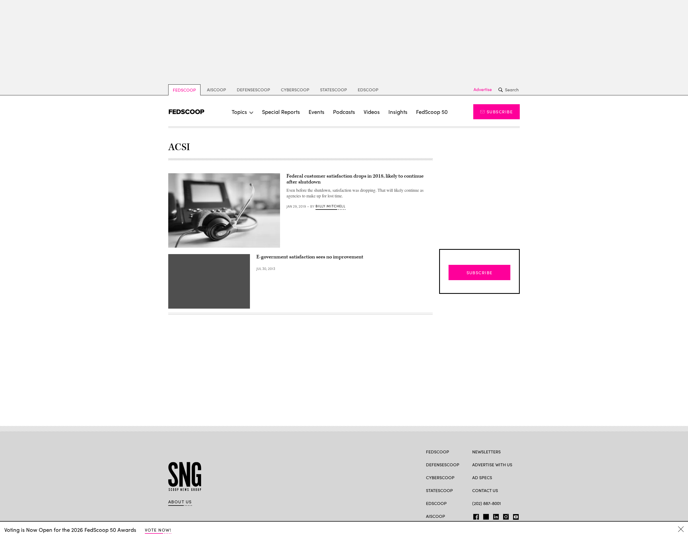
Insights (397, 111)
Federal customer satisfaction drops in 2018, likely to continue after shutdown (355, 179)
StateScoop (333, 89)
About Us (180, 501)
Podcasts (344, 111)
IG (504, 515)
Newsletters (486, 451)
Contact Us (485, 490)
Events (316, 111)
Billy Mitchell (330, 206)
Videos (372, 111)
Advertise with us (492, 464)
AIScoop (216, 89)
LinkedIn (496, 515)
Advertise (483, 89)
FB (474, 515)
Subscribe (500, 111)
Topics (239, 111)
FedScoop (184, 90)
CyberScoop (295, 89)
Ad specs (482, 477)
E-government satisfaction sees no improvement (309, 257)
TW (485, 515)
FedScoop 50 (432, 111)
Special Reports (281, 111)
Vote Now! (158, 530)
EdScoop (368, 89)
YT (514, 515)
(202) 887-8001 (486, 503)
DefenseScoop (253, 89)
